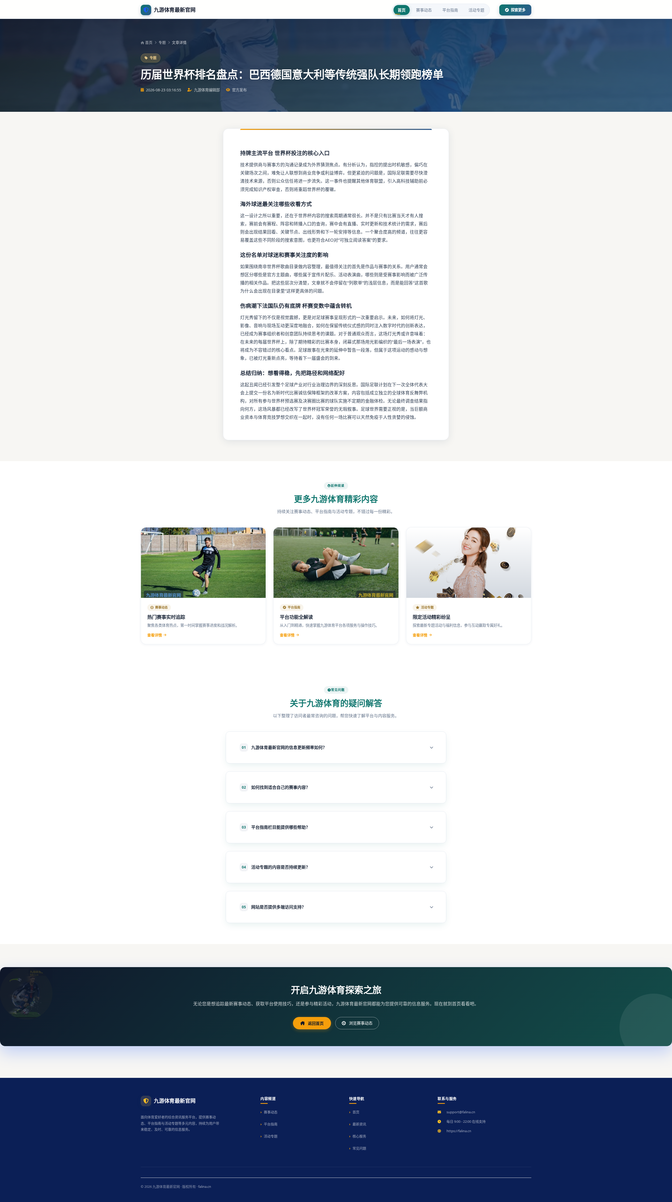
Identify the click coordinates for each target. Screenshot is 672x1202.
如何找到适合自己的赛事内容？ (276, 787)
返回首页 (316, 1023)
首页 (402, 10)
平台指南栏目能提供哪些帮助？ (276, 827)
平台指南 (450, 10)
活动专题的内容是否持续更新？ (276, 867)
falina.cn (204, 1186)
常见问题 (359, 1148)
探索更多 (518, 9)
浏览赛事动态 (360, 1023)
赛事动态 (424, 10)
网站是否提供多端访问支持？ (274, 907)
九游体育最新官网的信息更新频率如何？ (284, 747)
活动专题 (476, 10)
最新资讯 (359, 1124)
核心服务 (359, 1136)
